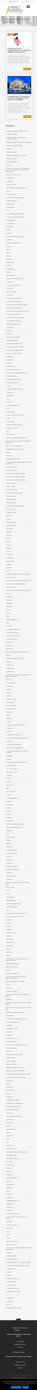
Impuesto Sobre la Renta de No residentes (18, 738)
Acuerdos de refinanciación (14, 174)
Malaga (9, 843)
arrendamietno (11, 223)
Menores (9, 856)
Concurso (9, 334)
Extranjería (9, 603)
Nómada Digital (11, 900)
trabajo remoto (10, 1204)
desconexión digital (12, 525)
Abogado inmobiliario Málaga (14, 145)
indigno (9, 759)
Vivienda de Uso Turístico (13, 1278)
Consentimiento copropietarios (15, 350)
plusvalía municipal (12, 991)
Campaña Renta (11, 275)
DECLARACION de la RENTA (14, 446)
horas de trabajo (11, 709)
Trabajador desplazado (13, 1200)
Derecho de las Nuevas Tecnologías (16, 476)
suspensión (10, 1174)
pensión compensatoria (13, 963)
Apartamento (10, 204)
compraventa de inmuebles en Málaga (17, 304)
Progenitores (10, 1015)
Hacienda (9, 679)
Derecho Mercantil (11, 499)
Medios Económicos (12, 853)
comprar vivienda (11, 291)
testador (9, 1194)
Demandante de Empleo (13, 459)
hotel (8, 715)
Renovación (10, 1080)
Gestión (9, 661)
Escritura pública (11, 577)
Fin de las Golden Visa (12, 619)
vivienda (9, 1272)
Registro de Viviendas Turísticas (15, 1067)
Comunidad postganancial (14, 324)
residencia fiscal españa (13, 1100)
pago (8, 949)
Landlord (9, 801)
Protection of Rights (12, 1041)
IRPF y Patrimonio (11, 791)
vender (8, 1238)
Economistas (10, 558)
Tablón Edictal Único (12, 1178)
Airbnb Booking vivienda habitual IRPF (17, 187)
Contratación (10, 360)
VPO (8, 1294)
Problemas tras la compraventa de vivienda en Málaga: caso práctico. (19, 50)
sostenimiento (10, 1165)
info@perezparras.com (14, 1)
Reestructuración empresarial (14, 1054)
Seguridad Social (11, 1129)
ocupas (8, 923)
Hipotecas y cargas (12, 699)
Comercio (9, 282)
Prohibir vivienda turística (13, 1022)
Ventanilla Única (11, 1244)
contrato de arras (11, 366)
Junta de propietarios (12, 798)
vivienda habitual (11, 1285)
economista (10, 554)
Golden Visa (10, 665)
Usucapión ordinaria (12, 1225)
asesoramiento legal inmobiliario (15, 236)
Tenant (8, 1191)
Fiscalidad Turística (12, 639)
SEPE (8, 1139)
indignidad (9, 756)
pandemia (9, 952)
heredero (9, 689)
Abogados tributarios (12, 162)
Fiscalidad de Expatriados (13, 629)
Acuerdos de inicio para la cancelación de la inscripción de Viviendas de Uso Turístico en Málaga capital (17, 170)
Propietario (9, 1032)
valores (8, 1231)
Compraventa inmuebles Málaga (15, 317)
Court (8, 398)
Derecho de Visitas (11, 483)
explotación (10, 597)
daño (8, 431)
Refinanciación (10, 1058)
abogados (9, 149)
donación (9, 548)
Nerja (8, 894)
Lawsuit (9, 808)
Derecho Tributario (11, 502)
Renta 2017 (10, 1087)
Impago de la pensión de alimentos (16, 725)
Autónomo (9, 239)
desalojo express (11, 522)
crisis (8, 418)
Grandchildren (10, 668)
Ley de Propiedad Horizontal (14, 827)
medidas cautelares (12, 850)
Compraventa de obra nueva (14, 308)
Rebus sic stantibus (12, 1048)
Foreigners (9, 645)
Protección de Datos (12, 1038)
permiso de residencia (12, 973)
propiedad (9, 1025)
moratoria (9, 879)
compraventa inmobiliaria (13, 314)
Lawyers (9, 811)
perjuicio (9, 970)
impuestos (9, 741)
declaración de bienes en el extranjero (17, 437)
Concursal (9, 330)
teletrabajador (10, 1184)
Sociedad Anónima (12, 1148)
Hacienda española (12, 683)
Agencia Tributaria (11, 184)
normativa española (12, 907)
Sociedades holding (12, 1158)
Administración (11, 178)
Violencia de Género (12, 1259)
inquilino (9, 778)
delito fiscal (10, 455)
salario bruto (10, 1119)
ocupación (9, 920)
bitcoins (9, 256)
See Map (20, 1347)
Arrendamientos (11, 220)
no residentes (10, 897)
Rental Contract (11, 1090)
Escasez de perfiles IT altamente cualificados (18, 574)
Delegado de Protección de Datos (15, 449)
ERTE (8, 571)
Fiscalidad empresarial (13, 632)
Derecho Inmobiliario (12, 489)
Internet (9, 782)
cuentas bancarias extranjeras (14, 424)
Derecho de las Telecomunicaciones (16, 480)
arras (8, 210)
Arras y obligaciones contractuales (16, 213)
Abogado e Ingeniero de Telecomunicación (18, 131)
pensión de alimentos (12, 967)
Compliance (10, 288)
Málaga (9, 840)
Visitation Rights (11, 1269)
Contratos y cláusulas (12, 382)
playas (8, 984)
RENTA (8, 1083)
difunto (8, 538)
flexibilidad (9, 642)
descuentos (10, 528)
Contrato (9, 363)
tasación (9, 1181)
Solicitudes (9, 1161)
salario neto (10, 1122)
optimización (10, 939)
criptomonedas (11, 411)
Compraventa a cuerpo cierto (14, 298)
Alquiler (9, 191)
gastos (8, 655)
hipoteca (9, 696)
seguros (9, 1132)
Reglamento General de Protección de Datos (18, 1074)
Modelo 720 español (12, 866)
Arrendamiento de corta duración (15, 217)
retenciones (10, 1113)
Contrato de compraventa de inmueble (17, 373)
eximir (8, 593)
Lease (8, 814)
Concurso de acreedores (13, 337)
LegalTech (9, 817)
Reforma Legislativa (12, 1061)
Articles (9, 230)
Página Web (10, 946)
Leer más (25, 1387)
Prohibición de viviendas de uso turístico (17, 1019)
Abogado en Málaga (12, 134)
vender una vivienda (12, 1241)
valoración (9, 1228)
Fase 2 (8, 616)
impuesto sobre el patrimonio (14, 734)
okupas (8, 926)
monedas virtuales (11, 876)
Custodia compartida (12, 428)
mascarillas (10, 846)
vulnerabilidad (10, 1298)
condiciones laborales (12, 340)
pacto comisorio (11, 942)
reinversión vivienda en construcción (16, 1077)
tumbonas (9, 1221)
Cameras (9, 272)
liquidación (9, 830)
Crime (8, 408)
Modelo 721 (10, 872)
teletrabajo (9, 1187)
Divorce (9, 541)
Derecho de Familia (12, 470)
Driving (9, 551)
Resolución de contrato (13, 1109)
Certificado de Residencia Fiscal (15, 278)
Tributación (9, 1210)
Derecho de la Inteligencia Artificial (16, 473)
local (8, 834)
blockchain (9, 259)
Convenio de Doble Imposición (15, 389)
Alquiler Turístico (11, 194)
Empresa (9, 564)
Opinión (9, 936)
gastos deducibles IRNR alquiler (15, 658)
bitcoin (8, 252)
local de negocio (11, 837)
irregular (9, 795)
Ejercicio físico (10, 561)
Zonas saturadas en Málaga (14, 1307)
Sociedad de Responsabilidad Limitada (17, 1152)
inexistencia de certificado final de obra (17, 762)
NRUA (8, 910)
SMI (8, 1142)
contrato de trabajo (12, 376)
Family (8, 613)
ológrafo (9, 929)
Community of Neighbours (14, 285)
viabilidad (9, 1252)
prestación (9, 999)
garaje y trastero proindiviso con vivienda (17, 652)
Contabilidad (10, 356)
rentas (8, 1093)
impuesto (9, 731)
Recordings (10, 1051)
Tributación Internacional (13, 1213)
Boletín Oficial (10, 262)
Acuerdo (9, 165)
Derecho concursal (12, 467)
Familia (9, 610)
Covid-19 (9, 402)
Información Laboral (12, 769)
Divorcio (9, 545)
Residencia (9, 1096)
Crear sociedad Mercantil (13, 405)
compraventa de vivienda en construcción (18, 311)
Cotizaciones (10, 395)
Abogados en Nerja (12, 152)
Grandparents (10, 671)
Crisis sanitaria (10, 421)
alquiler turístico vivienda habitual (16, 197)
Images (9, 722)
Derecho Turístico (11, 509)
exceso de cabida (11, 587)
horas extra (9, 712)
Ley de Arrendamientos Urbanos (15, 824)
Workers (9, 1304)
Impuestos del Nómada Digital (15, 747)
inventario (9, 785)
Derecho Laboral (11, 496)
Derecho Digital (11, 486)
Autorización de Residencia (14, 243)
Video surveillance (11, 1256)
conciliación (10, 327)
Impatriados (10, 728)
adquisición (10, 181)
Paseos (8, 955)
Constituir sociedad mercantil (14, 353)
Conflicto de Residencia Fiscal (14, 343)
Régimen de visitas (12, 1064)
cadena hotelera (11, 269)
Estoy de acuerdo (16, 1387)
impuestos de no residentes (14, 744)
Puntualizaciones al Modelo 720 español (17, 1045)
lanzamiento (10, 804)
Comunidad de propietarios (14, 321)
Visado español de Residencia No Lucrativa (18, 1265)
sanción (9, 1126)
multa (8, 890)
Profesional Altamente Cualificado (16, 1012)
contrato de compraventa (13, 369)
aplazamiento (10, 207)
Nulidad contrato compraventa (15, 916)
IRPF (8, 788)
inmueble (9, 775)
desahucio (9, 515)
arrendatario (10, 226)
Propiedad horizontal (12, 1028)
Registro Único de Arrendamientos (16, 1070)
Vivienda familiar (11, 1282)
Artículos (9, 233)
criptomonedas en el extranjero (15, 415)
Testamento (10, 1197)
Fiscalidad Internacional (13, 635)
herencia (9, 692)
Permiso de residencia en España (15, 981)
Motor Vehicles (10, 887)
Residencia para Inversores (14, 1106)
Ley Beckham (10, 821)
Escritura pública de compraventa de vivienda (19, 580)
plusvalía (9, 988)
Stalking (9, 1168)
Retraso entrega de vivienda (14, 1116)
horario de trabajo (11, 705)
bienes (8, 249)
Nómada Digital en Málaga (14, 903)
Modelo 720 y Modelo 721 (13, 869)
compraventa (10, 295)
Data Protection (11, 434)
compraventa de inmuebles (14, 301)
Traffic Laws (10, 1207)
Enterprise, (9, 567)
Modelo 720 (10, 859)
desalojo (9, 519)
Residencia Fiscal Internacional (15, 1103)
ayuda (8, 246)
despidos (9, 535)
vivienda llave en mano (13, 1288)
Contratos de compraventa (14, 379)
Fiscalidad (9, 626)
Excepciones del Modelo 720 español (16, 584)
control (8, 386)
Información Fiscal (11, 765)
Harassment (10, 686)
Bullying (9, 265)
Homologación (10, 702)
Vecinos (9, 1234)
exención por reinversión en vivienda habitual (19, 590)
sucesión (9, 1171)
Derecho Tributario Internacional (15, 506)
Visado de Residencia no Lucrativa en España (19, 1262)
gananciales (10, 648)
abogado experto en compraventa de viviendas (19, 142)
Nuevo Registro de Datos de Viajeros (16, 913)
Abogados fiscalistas (12, 158)
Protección (9, 1035)
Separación (10, 1135)
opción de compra (11, 933)
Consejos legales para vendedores (16, 347)
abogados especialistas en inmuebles (16, 155)
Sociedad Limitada (11, 1155)
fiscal (8, 622)
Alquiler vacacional (12, 200)
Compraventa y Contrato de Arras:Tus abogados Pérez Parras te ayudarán (18, 98)
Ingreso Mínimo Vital (12, 772)
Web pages (10, 1301)
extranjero (9, 606)
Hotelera (9, 718)
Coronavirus (10, 392)
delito (8, 452)
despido (9, 532)
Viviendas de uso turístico (13, 1291)
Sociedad (9, 1145)
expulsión (9, 600)
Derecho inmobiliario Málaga (14, 493)
